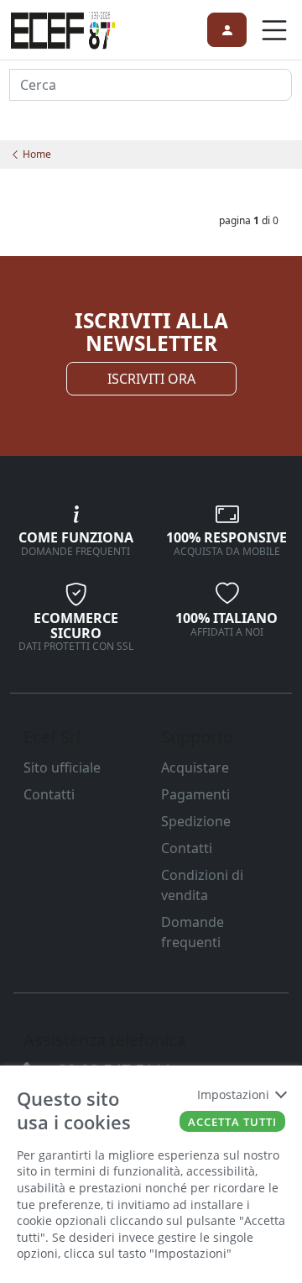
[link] (63, 28)
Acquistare (195, 767)
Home (35, 154)
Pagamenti (195, 794)
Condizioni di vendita (202, 885)
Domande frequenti (192, 932)
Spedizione (196, 821)
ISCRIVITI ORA (151, 378)
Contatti (49, 794)
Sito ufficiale (62, 767)
